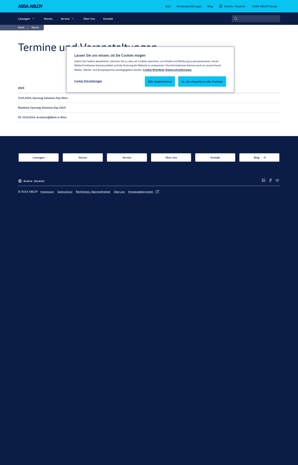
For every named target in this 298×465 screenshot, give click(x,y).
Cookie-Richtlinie (154, 70)
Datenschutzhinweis (178, 70)
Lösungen (24, 18)
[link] (168, 6)
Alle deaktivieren (160, 81)
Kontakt (108, 18)
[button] (33, 18)
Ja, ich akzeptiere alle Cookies (202, 81)
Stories (48, 18)
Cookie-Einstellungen (88, 81)
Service (65, 18)
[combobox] (256, 18)
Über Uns (89, 18)
